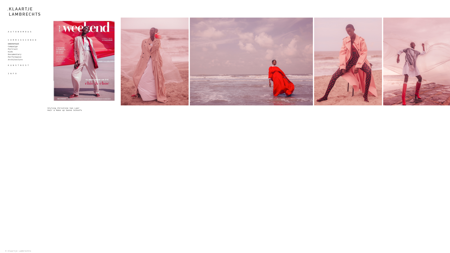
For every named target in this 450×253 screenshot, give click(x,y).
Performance (14, 57)
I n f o (12, 74)
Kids (10, 52)
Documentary (14, 54)
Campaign (13, 47)
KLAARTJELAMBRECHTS (25, 11)
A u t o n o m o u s (19, 32)
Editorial (13, 44)
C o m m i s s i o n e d (22, 40)
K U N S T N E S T (18, 65)
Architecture (15, 60)
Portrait (13, 49)
